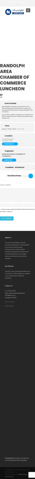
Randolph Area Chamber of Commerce (13, 155)
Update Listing (9, 306)
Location (8, 136)
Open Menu (28, 10)
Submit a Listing (9, 301)
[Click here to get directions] (30, 176)
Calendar (9, 167)
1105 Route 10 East (7, 141)
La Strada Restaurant (8, 139)
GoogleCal (19, 167)
